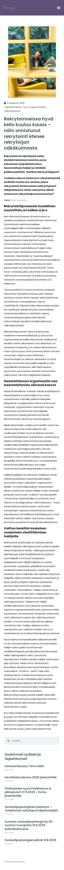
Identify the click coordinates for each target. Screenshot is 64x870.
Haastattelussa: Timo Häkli (24, 766)
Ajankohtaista (13, 107)
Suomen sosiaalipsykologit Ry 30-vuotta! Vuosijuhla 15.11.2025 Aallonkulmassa (29, 825)
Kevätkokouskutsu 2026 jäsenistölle (31, 777)
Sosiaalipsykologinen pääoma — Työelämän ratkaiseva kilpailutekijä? (31, 808)
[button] (59, 8)
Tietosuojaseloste (14, 861)
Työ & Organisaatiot (34, 107)
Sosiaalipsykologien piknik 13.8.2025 (30, 840)
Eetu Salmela (19, 200)
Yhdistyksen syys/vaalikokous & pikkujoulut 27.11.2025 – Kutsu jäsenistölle (28, 792)
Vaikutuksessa (12, 111)
